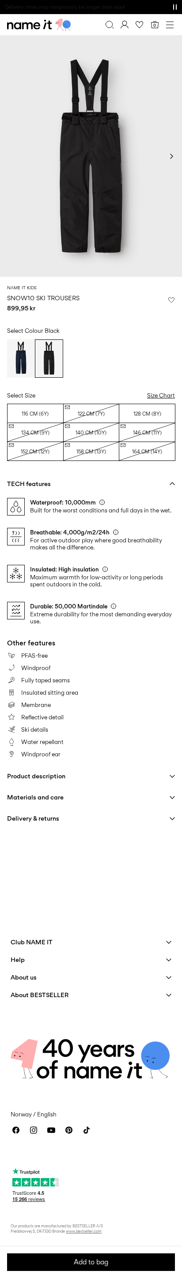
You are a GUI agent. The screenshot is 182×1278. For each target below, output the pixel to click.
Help (18, 959)
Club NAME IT (32, 942)
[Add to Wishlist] (171, 300)
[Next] (171, 156)
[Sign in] (124, 24)
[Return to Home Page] (39, 24)
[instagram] (33, 1130)
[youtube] (51, 1130)
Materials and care (35, 797)
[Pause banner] (175, 7)
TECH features (29, 483)
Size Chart (161, 395)
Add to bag (91, 1262)
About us (24, 977)
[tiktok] (86, 1130)
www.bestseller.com (84, 1231)
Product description (36, 776)
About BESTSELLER (39, 994)
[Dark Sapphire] (21, 358)
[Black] (49, 358)
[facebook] (16, 1130)
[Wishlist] (139, 24)
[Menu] (169, 24)
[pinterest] (69, 1130)
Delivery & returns (33, 818)
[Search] (109, 24)
